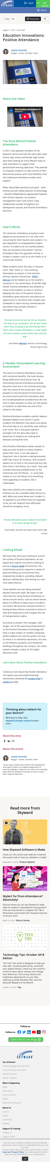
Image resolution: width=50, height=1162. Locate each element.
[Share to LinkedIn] (9, 741)
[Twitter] (24, 1032)
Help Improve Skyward (12, 1102)
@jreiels (23, 343)
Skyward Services (10, 1074)
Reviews (6, 1123)
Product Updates (27, 862)
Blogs (5, 1087)
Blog (7, 19)
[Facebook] (19, 1032)
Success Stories (9, 1095)
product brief (34, 678)
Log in (30, 3)
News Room (8, 1091)
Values (5, 1115)
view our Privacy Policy (13, 1152)
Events (5, 1098)
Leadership (7, 1119)
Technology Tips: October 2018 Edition (23, 956)
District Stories (23, 920)
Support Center (9, 1136)
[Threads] (39, 1032)
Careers (6, 1111)
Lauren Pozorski (19, 50)
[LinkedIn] (29, 1032)
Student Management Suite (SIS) (16, 1066)
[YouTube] (34, 1032)
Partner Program (10, 1078)
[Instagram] (43, 1032)
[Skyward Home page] (25, 1054)
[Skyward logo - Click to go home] (7, 3)
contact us (7, 681)
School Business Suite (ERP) (14, 1070)
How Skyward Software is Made (24, 849)
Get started (44, 4)
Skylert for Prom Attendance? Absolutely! (23, 897)
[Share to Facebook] (5, 741)
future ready (18, 566)
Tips (13, 19)
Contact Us (7, 1132)
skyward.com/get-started (18, 720)
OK (25, 1158)
